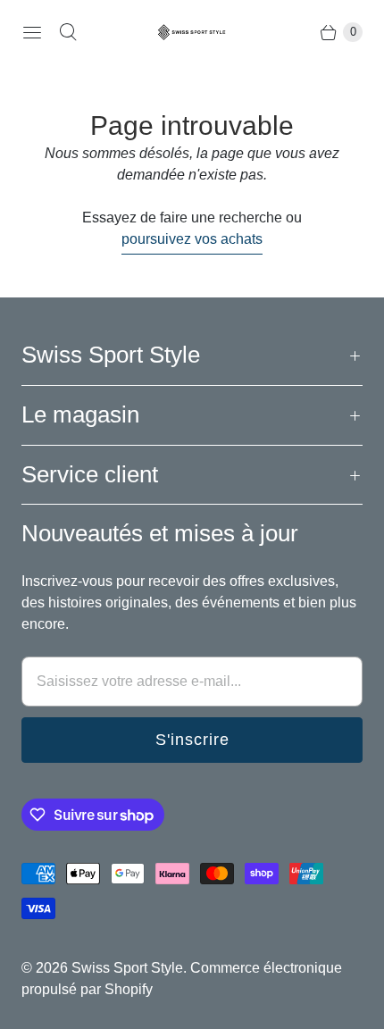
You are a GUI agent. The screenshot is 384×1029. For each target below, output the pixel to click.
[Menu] (32, 32)
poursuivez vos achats (192, 239)
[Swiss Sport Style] (192, 32)
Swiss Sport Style (127, 967)
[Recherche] (68, 32)
